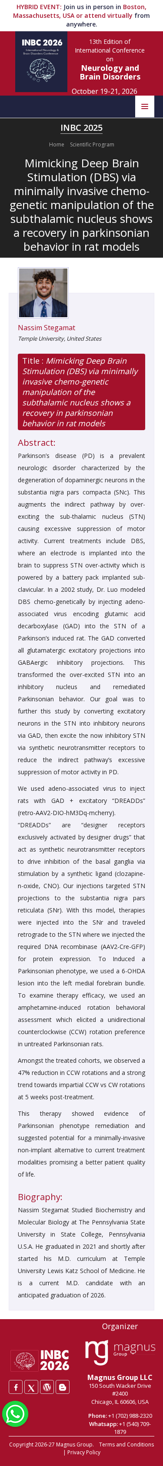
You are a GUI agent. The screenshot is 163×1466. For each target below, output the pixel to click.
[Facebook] (16, 1387)
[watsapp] (15, 1413)
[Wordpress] (47, 1387)
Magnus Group (74, 1444)
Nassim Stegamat (46, 327)
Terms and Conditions (126, 1444)
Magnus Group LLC (120, 1377)
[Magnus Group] (120, 1353)
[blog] (63, 1387)
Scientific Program (92, 144)
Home (56, 144)
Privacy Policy (83, 1452)
